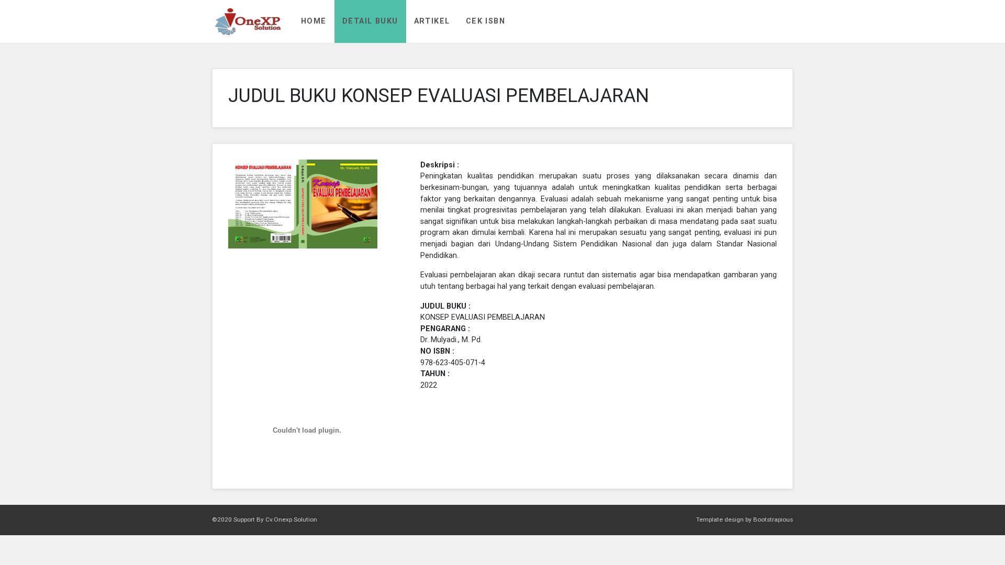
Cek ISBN (486, 21)
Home (314, 21)
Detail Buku (370, 21)
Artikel (432, 21)
